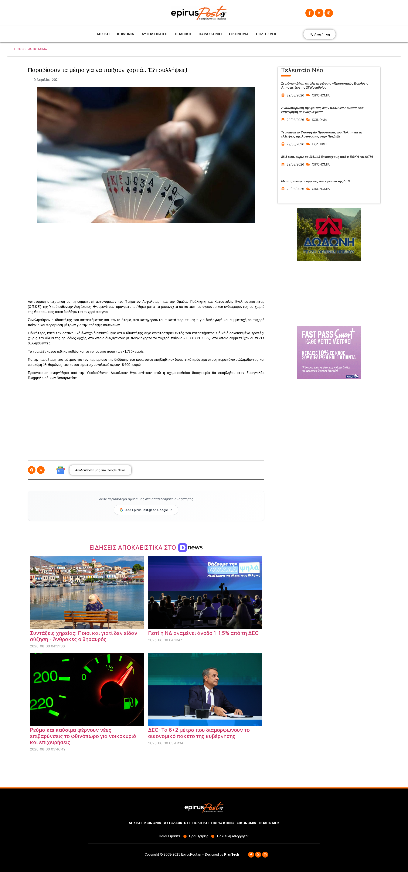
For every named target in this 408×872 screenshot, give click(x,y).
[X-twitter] (319, 13)
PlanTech (231, 854)
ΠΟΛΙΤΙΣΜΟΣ (266, 34)
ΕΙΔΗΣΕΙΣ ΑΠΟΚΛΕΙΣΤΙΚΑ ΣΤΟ (133, 547)
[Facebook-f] (309, 13)
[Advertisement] (146, 261)
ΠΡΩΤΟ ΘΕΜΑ (22, 49)
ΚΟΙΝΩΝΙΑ (125, 34)
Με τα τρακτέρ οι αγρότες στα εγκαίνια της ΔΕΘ (315, 181)
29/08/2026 (295, 95)
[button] (31, 470)
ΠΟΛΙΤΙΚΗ (183, 34)
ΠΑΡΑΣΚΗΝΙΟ (210, 34)
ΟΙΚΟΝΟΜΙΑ (239, 34)
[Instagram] (328, 13)
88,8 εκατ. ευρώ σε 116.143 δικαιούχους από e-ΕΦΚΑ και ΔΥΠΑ (327, 157)
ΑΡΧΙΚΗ (103, 34)
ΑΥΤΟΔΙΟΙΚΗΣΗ (154, 34)
